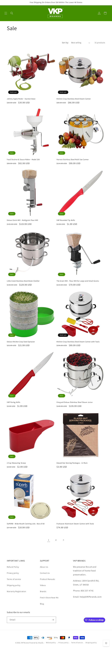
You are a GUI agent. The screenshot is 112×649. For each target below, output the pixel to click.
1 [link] (48, 539)
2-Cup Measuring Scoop (16, 463)
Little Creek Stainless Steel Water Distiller (23, 281)
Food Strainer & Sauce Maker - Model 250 (23, 159)
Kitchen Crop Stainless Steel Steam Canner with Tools (78, 342)
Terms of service (14, 579)
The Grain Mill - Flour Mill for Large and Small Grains (78, 281)
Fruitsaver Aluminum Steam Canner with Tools (75, 524)
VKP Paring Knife (13, 402)
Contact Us (45, 573)
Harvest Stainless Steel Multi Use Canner (73, 159)
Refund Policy (13, 567)
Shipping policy (13, 585)
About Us (44, 567)
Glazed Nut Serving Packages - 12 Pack (72, 463)
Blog (42, 604)
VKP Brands (25, 643)
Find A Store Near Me (49, 597)
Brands (43, 591)
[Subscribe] (53, 620)
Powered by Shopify (36, 643)
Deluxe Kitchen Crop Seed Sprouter (21, 342)
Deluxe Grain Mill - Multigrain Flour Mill (22, 220)
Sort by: (65, 42)
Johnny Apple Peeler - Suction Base (21, 99)
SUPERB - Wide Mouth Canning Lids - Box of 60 (25, 524)
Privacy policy (13, 573)
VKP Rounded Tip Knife (66, 220)
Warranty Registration (16, 591)
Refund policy (51, 643)
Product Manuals (47, 579)
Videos (43, 585)
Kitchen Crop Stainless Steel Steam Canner (74, 99)
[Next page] (63, 540)
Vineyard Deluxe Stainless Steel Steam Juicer (75, 402)
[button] (6, 13)
